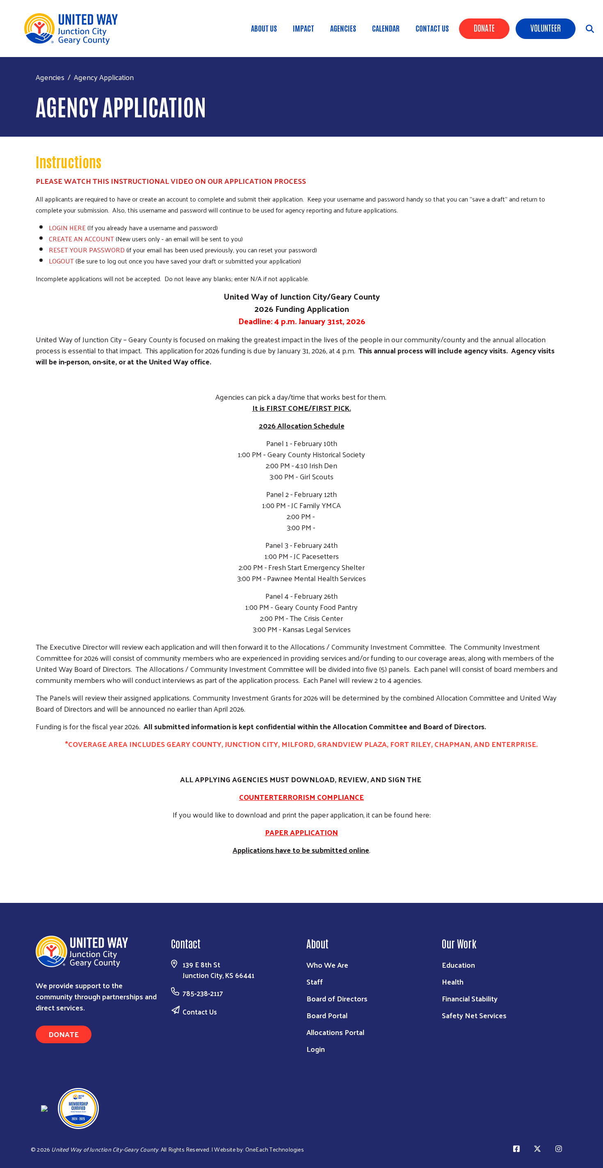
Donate (484, 27)
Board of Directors (337, 998)
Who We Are (327, 964)
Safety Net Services (474, 1015)
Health (453, 981)
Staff (314, 981)
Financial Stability (470, 998)
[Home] (73, 28)
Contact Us (432, 28)
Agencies (343, 28)
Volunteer (545, 27)
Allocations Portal (335, 1032)
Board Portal (326, 1015)
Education (458, 964)
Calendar (386, 28)
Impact (303, 28)
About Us (264, 28)
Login (315, 1048)
